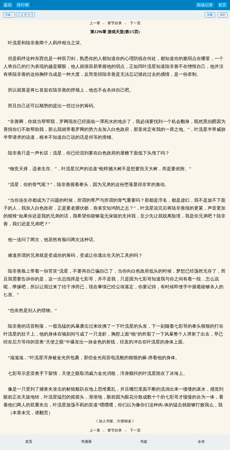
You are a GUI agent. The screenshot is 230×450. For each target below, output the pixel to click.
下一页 (135, 23)
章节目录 (114, 23)
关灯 (222, 14)
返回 (8, 5)
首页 (222, 5)
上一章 (94, 23)
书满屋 (86, 441)
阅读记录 (205, 5)
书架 (143, 441)
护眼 (210, 14)
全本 (201, 441)
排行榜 (23, 5)
